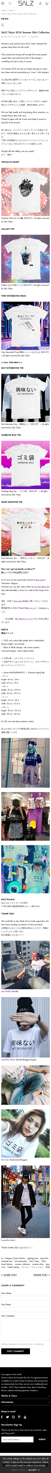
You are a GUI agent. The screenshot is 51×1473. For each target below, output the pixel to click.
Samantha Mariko (8, 1059)
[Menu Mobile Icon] (2, 3)
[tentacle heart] (25, 191)
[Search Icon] (12, 3)
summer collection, (23, 1264)
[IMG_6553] (25, 1133)
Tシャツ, (26, 1267)
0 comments (33, 36)
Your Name (6, 1293)
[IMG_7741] (25, 1027)
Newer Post (41, 1275)
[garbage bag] (25, 465)
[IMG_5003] (25, 965)
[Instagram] (13, 1417)
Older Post (10, 1275)
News (11, 10)
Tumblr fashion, (14, 1267)
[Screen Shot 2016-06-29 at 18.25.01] (25, 762)
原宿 (48, 1267)
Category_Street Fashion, (16, 1258)
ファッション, (38, 1267)
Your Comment (8, 1315)
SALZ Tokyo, (35, 1261)
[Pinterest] (19, 1417)
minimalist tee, (7, 1261)
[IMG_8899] (25, 1085)
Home (3, 10)
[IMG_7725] (25, 1201)
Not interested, (21, 1261)
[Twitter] (7, 1417)
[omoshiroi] (25, 325)
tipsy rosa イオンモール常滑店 (14, 902)
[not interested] (25, 397)
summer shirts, (39, 1264)
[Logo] (25, 3)
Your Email (6, 1304)
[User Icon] (40, 3)
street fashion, (8, 1264)
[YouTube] (25, 1417)
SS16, (44, 1261)
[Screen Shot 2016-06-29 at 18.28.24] (25, 869)
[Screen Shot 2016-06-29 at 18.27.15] (25, 816)
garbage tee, (34, 1258)
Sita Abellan (6, 991)
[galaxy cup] (25, 258)
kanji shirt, (45, 1258)
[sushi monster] (25, 531)
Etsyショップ (30, 608)
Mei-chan (5, 1159)
